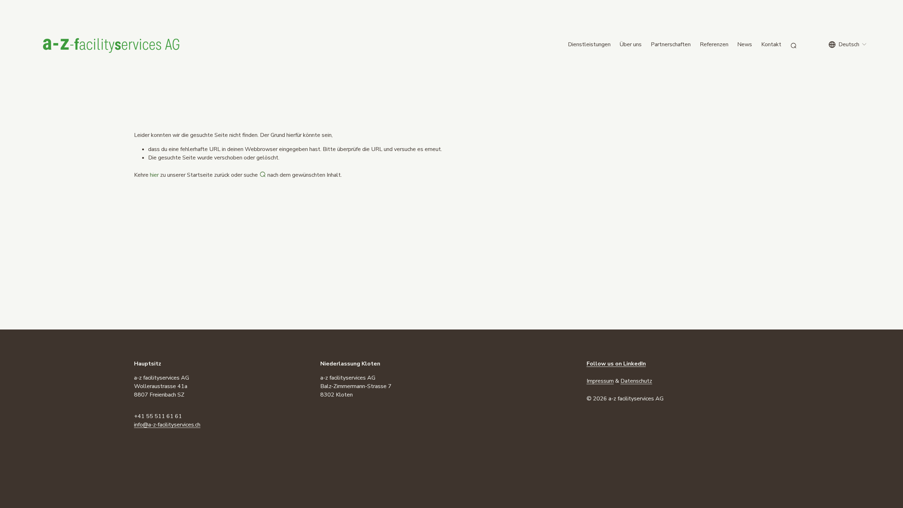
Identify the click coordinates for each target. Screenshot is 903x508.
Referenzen (714, 44)
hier (154, 175)
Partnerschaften (671, 44)
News (744, 44)
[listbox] (848, 44)
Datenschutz (636, 381)
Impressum (600, 381)
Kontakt (771, 44)
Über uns (630, 44)
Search (793, 44)
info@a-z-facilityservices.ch (167, 425)
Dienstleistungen (589, 44)
